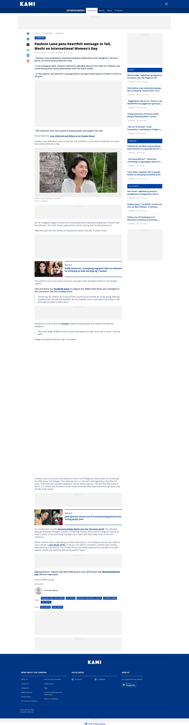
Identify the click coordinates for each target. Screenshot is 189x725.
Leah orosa (57, 607)
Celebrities (92, 10)
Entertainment (75, 10)
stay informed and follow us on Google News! (72, 136)
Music (109, 10)
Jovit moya (45, 607)
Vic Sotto (71, 598)
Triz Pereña (58, 53)
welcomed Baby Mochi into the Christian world (81, 529)
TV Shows (119, 10)
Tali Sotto (46, 602)
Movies (102, 10)
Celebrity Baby (110, 598)
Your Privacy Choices (97, 723)
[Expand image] (119, 150)
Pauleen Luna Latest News (53, 598)
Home (37, 33)
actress (65, 323)
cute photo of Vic (57, 545)
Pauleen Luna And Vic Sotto (89, 598)
